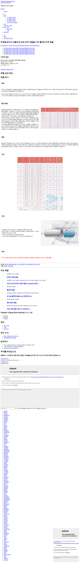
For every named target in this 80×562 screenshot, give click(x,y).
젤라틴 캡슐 (11, 290)
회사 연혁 (9, 29)
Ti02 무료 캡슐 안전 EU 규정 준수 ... (19, 309)
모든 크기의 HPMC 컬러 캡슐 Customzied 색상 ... (23, 283)
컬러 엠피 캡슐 (12, 302)
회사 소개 (6, 27)
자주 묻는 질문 (8, 25)
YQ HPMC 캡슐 (11, 19)
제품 (5, 16)
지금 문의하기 (4, 358)
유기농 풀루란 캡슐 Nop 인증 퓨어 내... (19, 296)
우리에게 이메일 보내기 (7, 69)
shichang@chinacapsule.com (11, 348)
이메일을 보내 (4, 363)
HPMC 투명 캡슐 (8, 266)
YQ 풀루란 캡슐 (11, 20)
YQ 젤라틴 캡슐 (11, 17)
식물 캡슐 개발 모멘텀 (10, 337)
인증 (8, 30)
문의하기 (6, 32)
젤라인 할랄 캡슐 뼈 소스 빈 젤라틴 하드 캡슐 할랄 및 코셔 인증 (22, 264)
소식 (5, 24)
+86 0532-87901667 (18, 346)
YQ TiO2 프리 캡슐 (12, 22)
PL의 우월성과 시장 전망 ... (11, 336)
